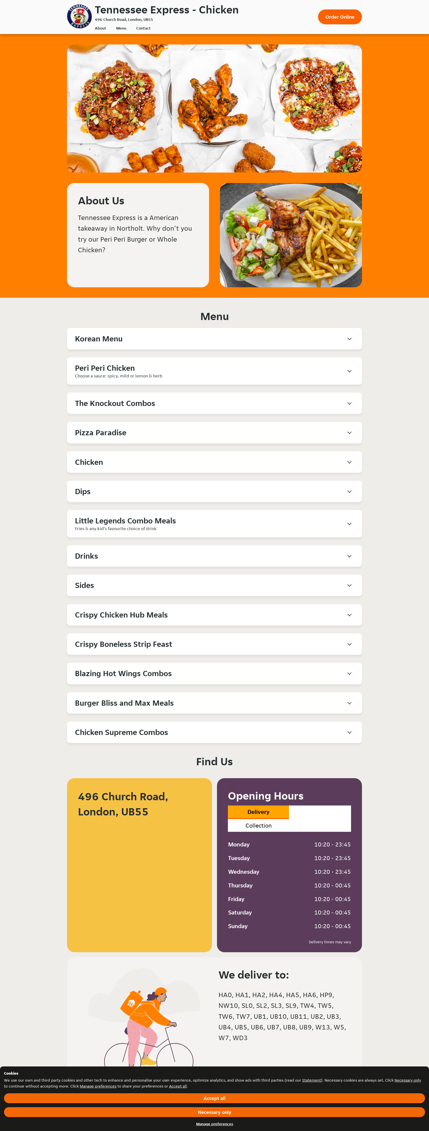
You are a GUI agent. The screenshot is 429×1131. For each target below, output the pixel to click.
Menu (121, 28)
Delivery (259, 812)
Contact (143, 28)
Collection (259, 825)
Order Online (340, 17)
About (100, 28)
